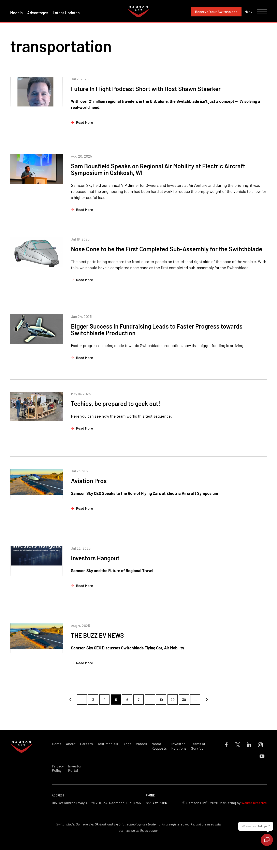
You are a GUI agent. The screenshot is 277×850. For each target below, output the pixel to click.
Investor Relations (179, 746)
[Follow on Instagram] (260, 745)
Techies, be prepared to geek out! (115, 403)
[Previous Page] (70, 699)
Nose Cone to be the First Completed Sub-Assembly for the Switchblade (166, 249)
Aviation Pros (89, 480)
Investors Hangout (95, 558)
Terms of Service (198, 746)
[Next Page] (207, 699)
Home (56, 744)
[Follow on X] (238, 745)
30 (184, 699)
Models (16, 13)
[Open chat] (267, 840)
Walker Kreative (254, 803)
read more (84, 122)
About (71, 744)
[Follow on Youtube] (262, 756)
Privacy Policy (58, 768)
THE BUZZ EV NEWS (97, 635)
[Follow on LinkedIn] (249, 745)
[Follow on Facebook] (226, 745)
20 (173, 699)
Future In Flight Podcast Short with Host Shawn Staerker (146, 88)
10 (161, 699)
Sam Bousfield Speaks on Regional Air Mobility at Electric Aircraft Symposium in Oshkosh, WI (158, 169)
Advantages (37, 13)
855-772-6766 (156, 803)
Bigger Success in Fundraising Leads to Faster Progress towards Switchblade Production (157, 329)
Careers (86, 744)
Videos (141, 744)
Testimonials (107, 744)
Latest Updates (66, 13)
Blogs (126, 744)
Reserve (216, 11)
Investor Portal (75, 768)
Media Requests (159, 746)
